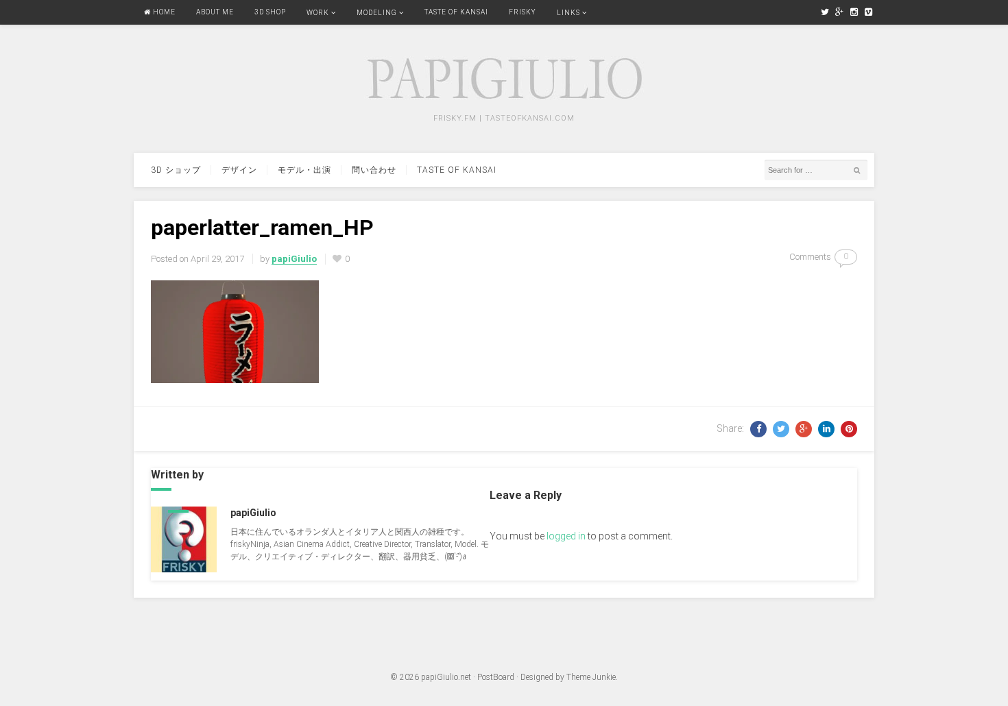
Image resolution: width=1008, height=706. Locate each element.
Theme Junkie (591, 677)
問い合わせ (374, 170)
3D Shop (270, 12)
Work (318, 12)
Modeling (377, 12)
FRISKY (522, 12)
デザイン (239, 170)
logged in (566, 536)
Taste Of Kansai (456, 12)
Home (163, 12)
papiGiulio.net (446, 677)
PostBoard (495, 677)
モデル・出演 (304, 170)
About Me (215, 12)
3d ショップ (176, 170)
